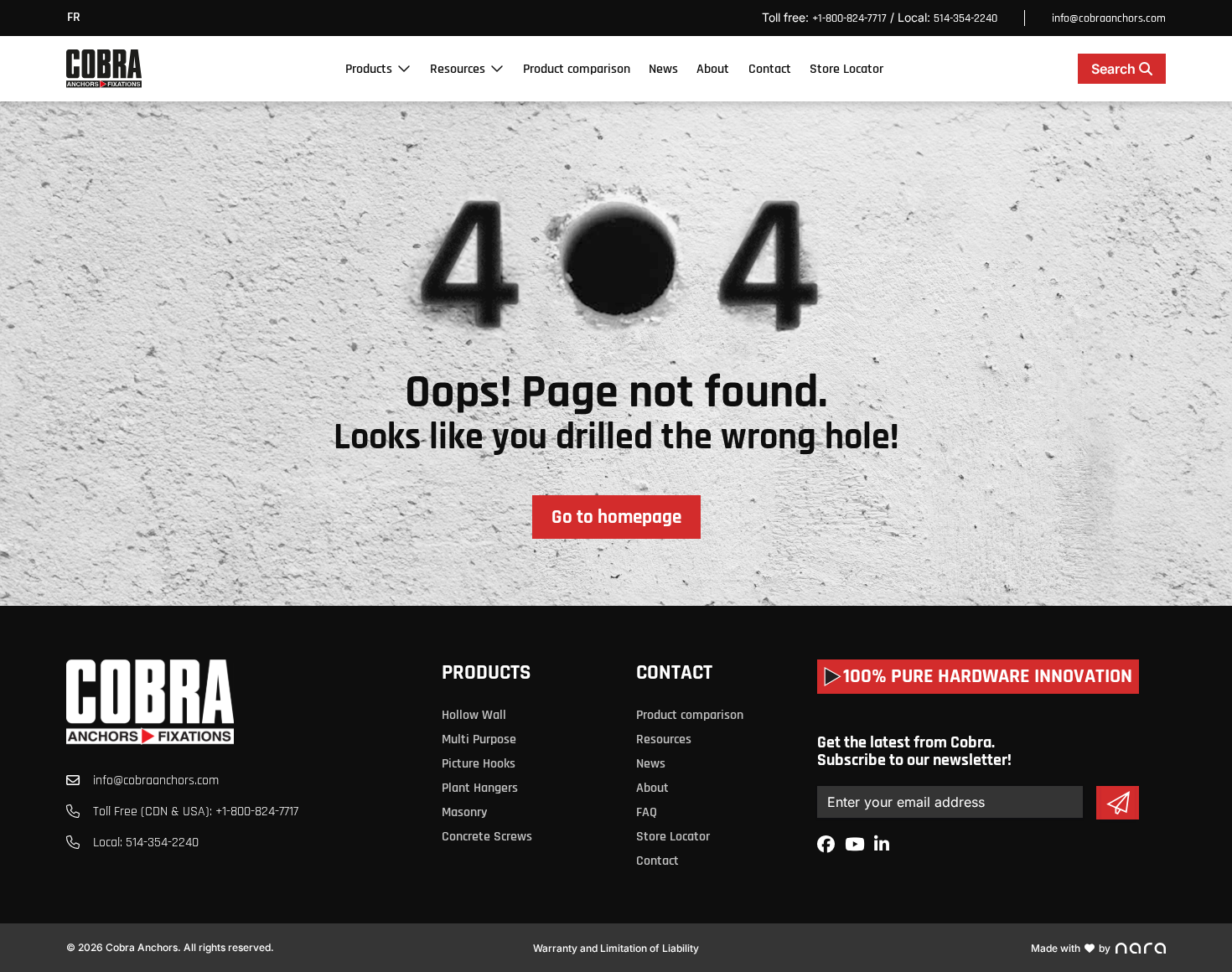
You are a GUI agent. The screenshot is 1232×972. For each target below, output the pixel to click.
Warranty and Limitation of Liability (616, 948)
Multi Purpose (479, 739)
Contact (769, 69)
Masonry (464, 812)
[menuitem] (78, 18)
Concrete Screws (487, 836)
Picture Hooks (478, 764)
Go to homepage (616, 517)
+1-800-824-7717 (849, 18)
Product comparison (576, 69)
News (663, 69)
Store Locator (846, 69)
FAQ (646, 812)
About (712, 69)
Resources (457, 69)
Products (368, 69)
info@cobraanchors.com (1109, 18)
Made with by (1070, 948)
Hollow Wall (474, 715)
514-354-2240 (965, 18)
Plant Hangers (480, 788)
